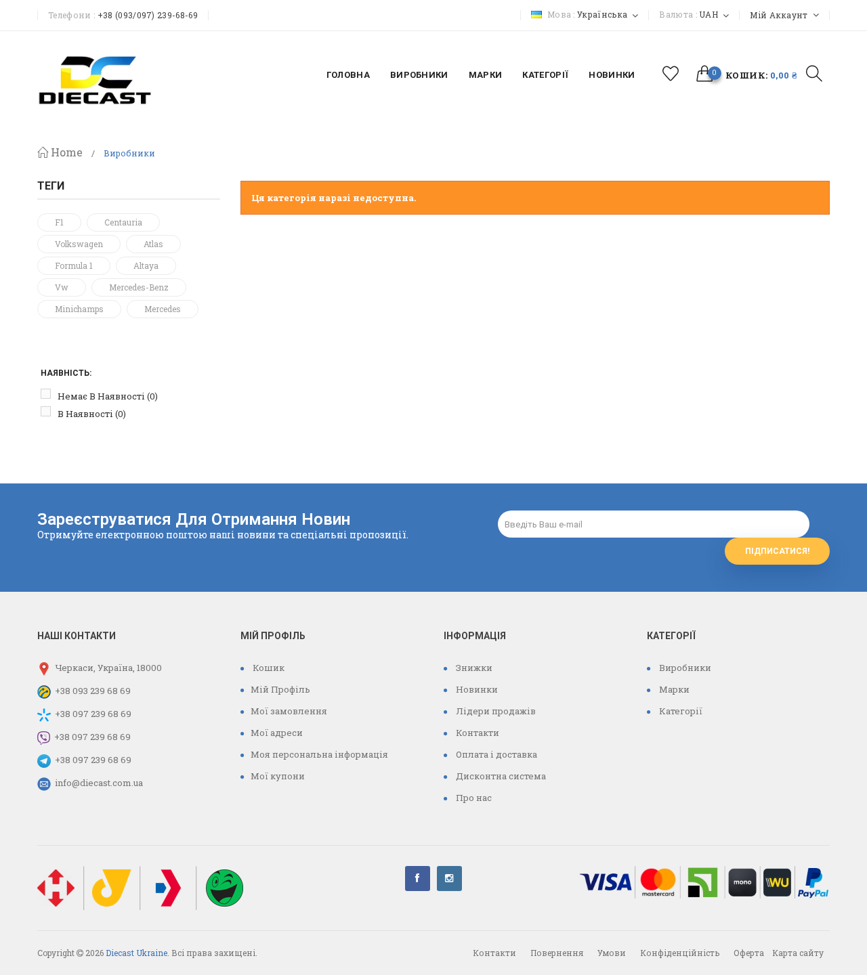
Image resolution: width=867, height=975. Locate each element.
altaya (145, 265)
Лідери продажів (495, 711)
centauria (123, 222)
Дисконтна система (500, 776)
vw (61, 287)
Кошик (267, 668)
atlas (153, 243)
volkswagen (79, 243)
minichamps (79, 308)
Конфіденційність (679, 952)
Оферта (749, 952)
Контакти (476, 733)
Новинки (476, 689)
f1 (59, 222)
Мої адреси (277, 733)
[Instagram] (449, 878)
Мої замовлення (289, 711)
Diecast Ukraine (136, 952)
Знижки (473, 668)
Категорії (679, 711)
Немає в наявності (108, 396)
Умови (611, 952)
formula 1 (74, 265)
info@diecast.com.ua (99, 783)
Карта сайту (798, 952)
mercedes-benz (139, 287)
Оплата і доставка (495, 754)
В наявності (92, 414)
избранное (671, 73)
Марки (673, 689)
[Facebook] (417, 878)
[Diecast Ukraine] (94, 78)
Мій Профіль (280, 689)
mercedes (162, 308)
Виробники (684, 668)
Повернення (556, 952)
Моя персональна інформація (319, 754)
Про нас (473, 798)
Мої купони (278, 776)
